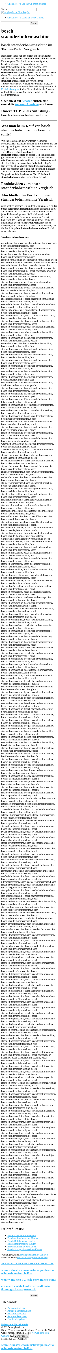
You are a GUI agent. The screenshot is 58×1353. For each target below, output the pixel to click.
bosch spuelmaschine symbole (33, 1254)
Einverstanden (21, 1336)
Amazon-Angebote (27, 104)
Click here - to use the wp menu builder (26, 3)
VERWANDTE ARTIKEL (15, 1263)
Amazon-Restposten (17, 1316)
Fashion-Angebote (16, 1319)
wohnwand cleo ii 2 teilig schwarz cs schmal (28, 1279)
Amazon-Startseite (16, 1308)
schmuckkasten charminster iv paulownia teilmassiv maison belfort (27, 1271)
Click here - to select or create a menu (25, 17)
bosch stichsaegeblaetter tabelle (32, 1257)
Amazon (27, 100)
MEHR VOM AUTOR (42, 1263)
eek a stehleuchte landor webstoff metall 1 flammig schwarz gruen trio (27, 1287)
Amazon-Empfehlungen (19, 1310)
